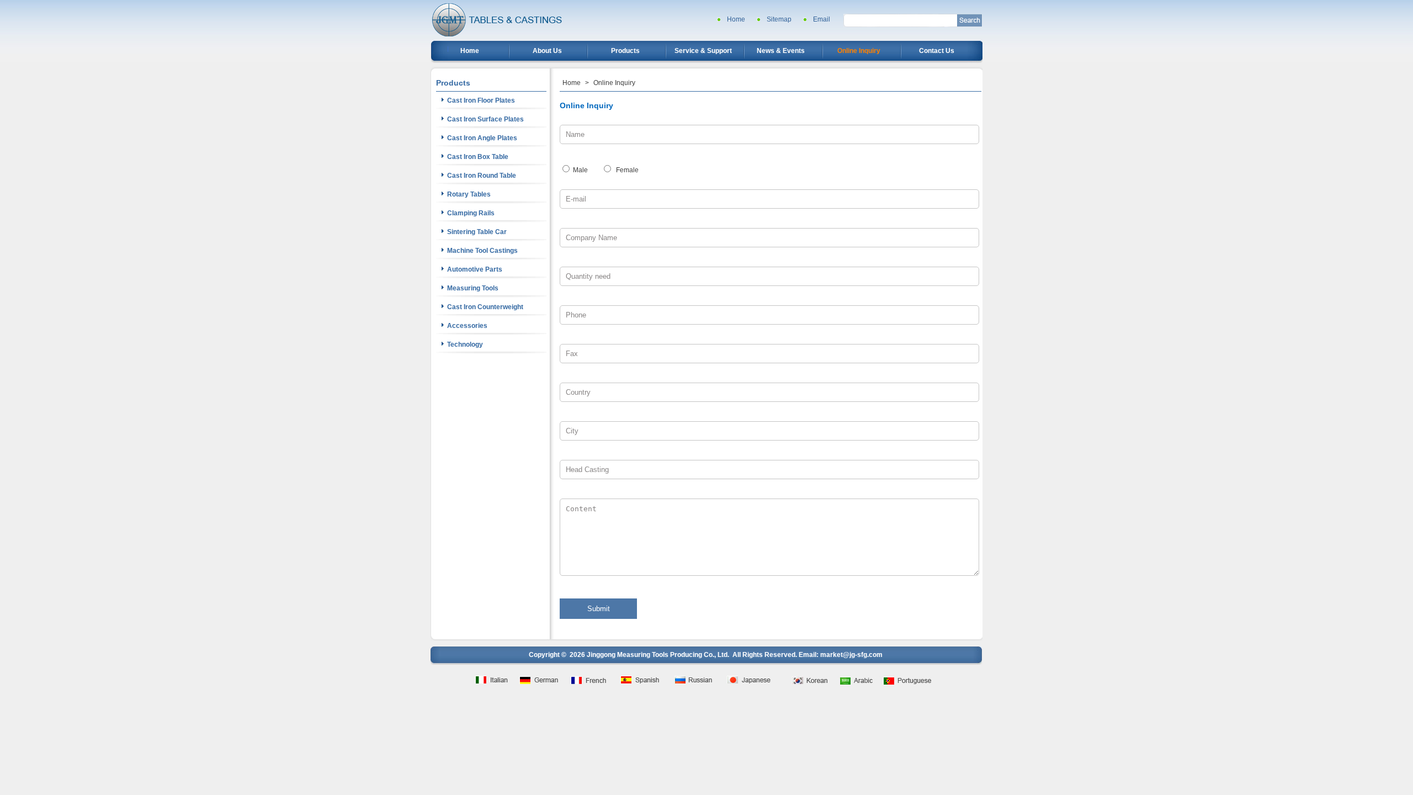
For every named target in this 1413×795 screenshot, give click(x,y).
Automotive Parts (474, 269)
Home (736, 19)
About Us (547, 51)
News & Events (781, 51)
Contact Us (936, 51)
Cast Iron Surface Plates (485, 119)
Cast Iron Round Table (481, 175)
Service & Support (703, 51)
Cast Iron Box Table (477, 157)
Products (625, 51)
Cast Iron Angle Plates (482, 138)
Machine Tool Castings (482, 251)
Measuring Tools (472, 288)
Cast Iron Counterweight (485, 307)
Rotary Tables (469, 194)
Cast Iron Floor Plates (481, 100)
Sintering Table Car (477, 232)
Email (821, 19)
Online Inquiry (858, 51)
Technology (465, 344)
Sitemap (779, 19)
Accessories (467, 326)
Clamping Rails (471, 213)
